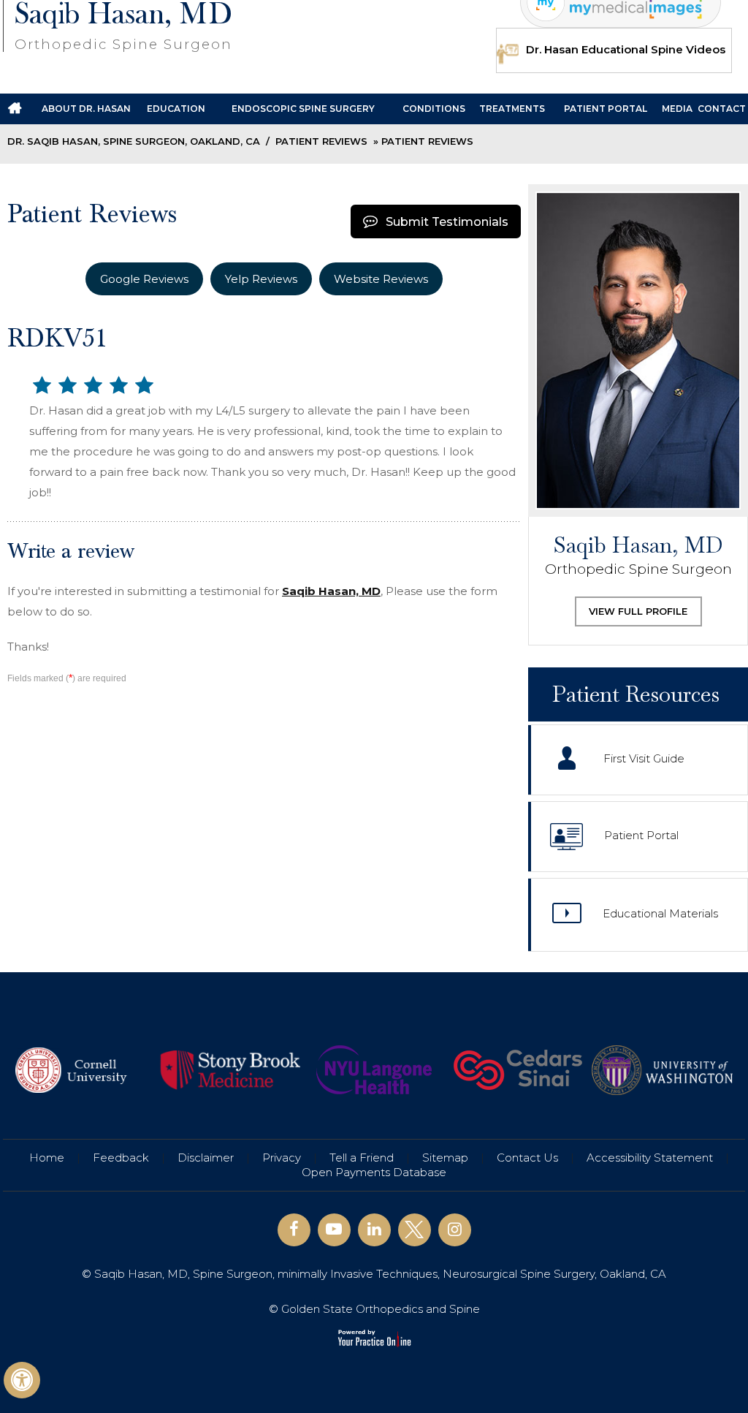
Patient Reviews (321, 141)
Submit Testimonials (447, 222)
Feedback (121, 1157)
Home (46, 1157)
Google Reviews (144, 279)
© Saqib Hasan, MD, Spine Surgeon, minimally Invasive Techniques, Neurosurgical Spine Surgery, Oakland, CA (374, 1274)
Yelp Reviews (261, 279)
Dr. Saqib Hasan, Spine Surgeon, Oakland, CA (133, 141)
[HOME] (15, 109)
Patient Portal (641, 835)
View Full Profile (638, 611)
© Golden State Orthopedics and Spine (374, 1309)
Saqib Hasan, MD (331, 591)
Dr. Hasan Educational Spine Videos (625, 49)
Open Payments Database (374, 1172)
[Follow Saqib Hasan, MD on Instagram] (454, 1229)
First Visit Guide (643, 758)
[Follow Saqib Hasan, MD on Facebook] (294, 1229)
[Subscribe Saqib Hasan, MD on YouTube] (334, 1229)
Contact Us (527, 1157)
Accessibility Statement (650, 1157)
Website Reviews (381, 279)
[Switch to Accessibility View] (22, 1380)
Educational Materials (660, 913)
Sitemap (445, 1157)
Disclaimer (206, 1157)
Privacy (281, 1157)
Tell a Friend (361, 1157)
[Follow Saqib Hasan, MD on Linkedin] (374, 1229)
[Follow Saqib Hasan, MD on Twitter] (414, 1229)
